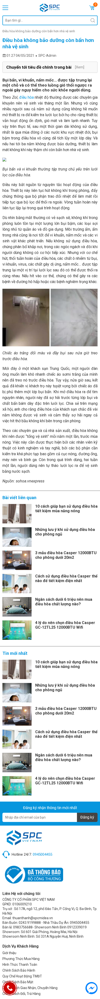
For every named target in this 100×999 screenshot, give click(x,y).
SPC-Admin (47, 55)
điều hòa (26, 97)
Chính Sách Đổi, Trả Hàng (21, 994)
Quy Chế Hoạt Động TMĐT (22, 976)
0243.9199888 (30, 923)
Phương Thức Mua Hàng (21, 959)
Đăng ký (87, 817)
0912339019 (77, 927)
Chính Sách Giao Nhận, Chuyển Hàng (30, 988)
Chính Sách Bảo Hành (18, 970)
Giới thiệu (9, 953)
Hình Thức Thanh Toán (19, 965)
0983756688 (23, 927)
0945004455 (42, 854)
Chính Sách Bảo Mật (17, 982)
